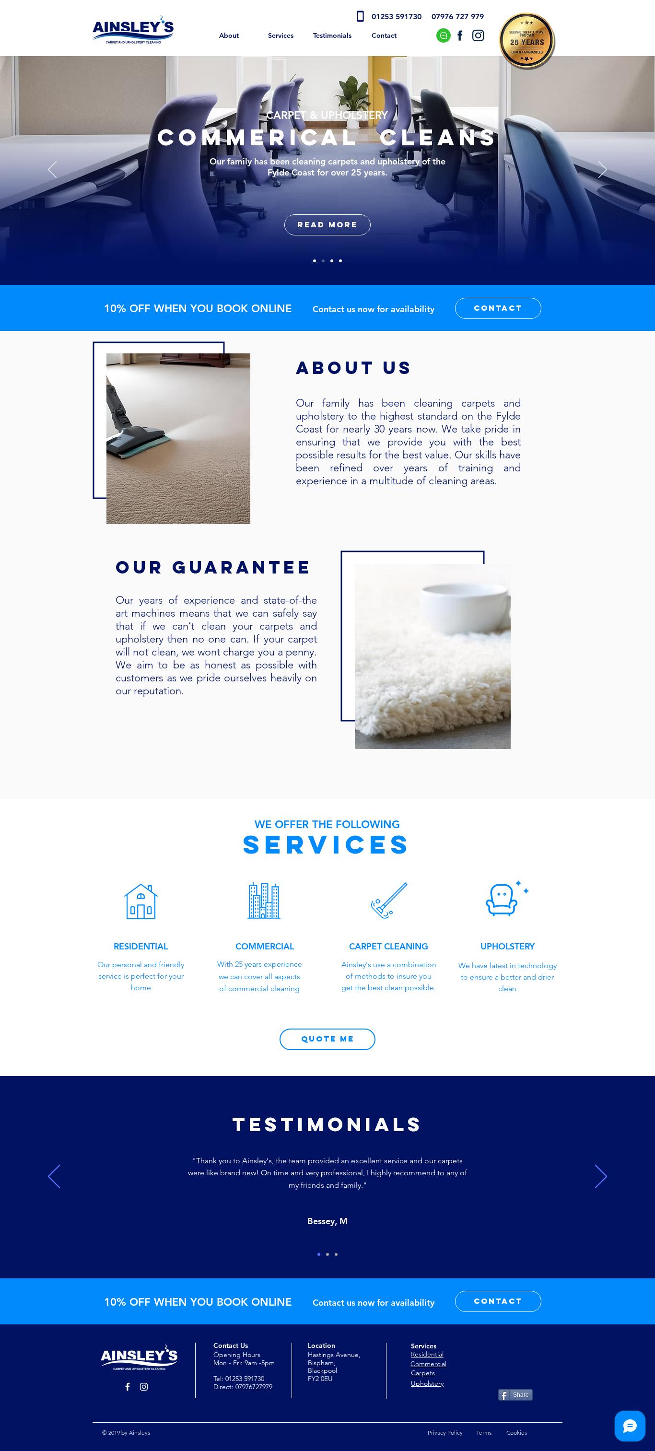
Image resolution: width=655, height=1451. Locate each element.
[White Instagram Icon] (144, 1386)
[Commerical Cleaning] (323, 260)
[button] (498, 308)
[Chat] (443, 35)
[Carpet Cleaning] (331, 260)
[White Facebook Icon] (127, 1386)
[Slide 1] (318, 1254)
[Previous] (52, 170)
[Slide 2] (327, 1254)
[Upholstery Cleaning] (340, 260)
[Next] (602, 170)
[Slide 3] (336, 1254)
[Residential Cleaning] (314, 260)
